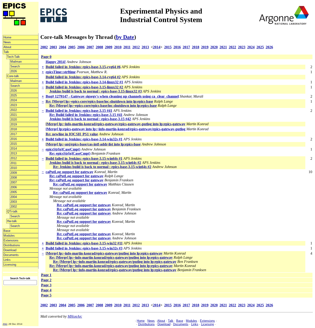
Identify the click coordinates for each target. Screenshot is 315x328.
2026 (13, 71)
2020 (13, 119)
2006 (13, 187)
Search (15, 66)
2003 (13, 201)
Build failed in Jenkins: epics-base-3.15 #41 (79, 111)
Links (7, 259)
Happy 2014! (56, 62)
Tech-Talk (13, 56)
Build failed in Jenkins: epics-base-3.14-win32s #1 (84, 139)
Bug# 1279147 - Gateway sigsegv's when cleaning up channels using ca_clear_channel (112, 96)
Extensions (10, 240)
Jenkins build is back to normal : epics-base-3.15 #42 (90, 119)
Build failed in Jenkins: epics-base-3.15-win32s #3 (84, 248)
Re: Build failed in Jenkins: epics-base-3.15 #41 (85, 115)
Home (7, 37)
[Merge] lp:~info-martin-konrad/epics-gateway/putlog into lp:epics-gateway (104, 253)
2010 (13, 168)
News (7, 42)
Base (6, 230)
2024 (13, 100)
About (7, 47)
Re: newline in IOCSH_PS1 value (72, 134)
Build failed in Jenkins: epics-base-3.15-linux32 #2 (84, 87)
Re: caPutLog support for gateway (76, 176)
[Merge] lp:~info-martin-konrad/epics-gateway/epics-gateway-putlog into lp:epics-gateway (115, 124)
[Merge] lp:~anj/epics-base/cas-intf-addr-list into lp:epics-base (93, 144)
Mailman (16, 61)
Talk (6, 52)
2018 (13, 129)
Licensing (9, 264)
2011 (13, 163)
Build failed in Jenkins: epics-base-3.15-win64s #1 (84, 158)
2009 (13, 172)
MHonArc (75, 316)
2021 (13, 114)
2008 (13, 177)
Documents (11, 255)
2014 (13, 148)
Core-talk (13, 76)
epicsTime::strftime (61, 72)
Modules (9, 235)
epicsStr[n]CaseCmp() (63, 149)
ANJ (5, 324)
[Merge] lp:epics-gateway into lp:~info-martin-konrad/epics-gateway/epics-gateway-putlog (115, 129)
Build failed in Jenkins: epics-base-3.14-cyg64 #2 (83, 77)
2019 (13, 124)
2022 (13, 110)
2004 (13, 197)
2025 (13, 95)
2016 (13, 139)
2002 (13, 206)
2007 (13, 182)
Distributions (11, 245)
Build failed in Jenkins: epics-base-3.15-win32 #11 (84, 243)
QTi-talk (12, 211)
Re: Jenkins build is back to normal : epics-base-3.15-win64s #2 (102, 167)
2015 (13, 143)
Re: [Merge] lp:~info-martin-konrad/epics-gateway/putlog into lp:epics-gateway (111, 257)
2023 (13, 105)
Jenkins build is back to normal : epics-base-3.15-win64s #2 (95, 163)
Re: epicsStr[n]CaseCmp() (69, 153)
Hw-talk (12, 221)
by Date (125, 37)
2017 (13, 134)
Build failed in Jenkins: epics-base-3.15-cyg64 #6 (83, 67)
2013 (13, 153)
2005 (13, 192)
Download (9, 250)
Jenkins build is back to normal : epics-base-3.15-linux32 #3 (95, 91)
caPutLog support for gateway (69, 172)
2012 (13, 158)
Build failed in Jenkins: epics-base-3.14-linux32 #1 (84, 82)
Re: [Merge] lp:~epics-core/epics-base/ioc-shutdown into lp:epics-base (99, 101)
